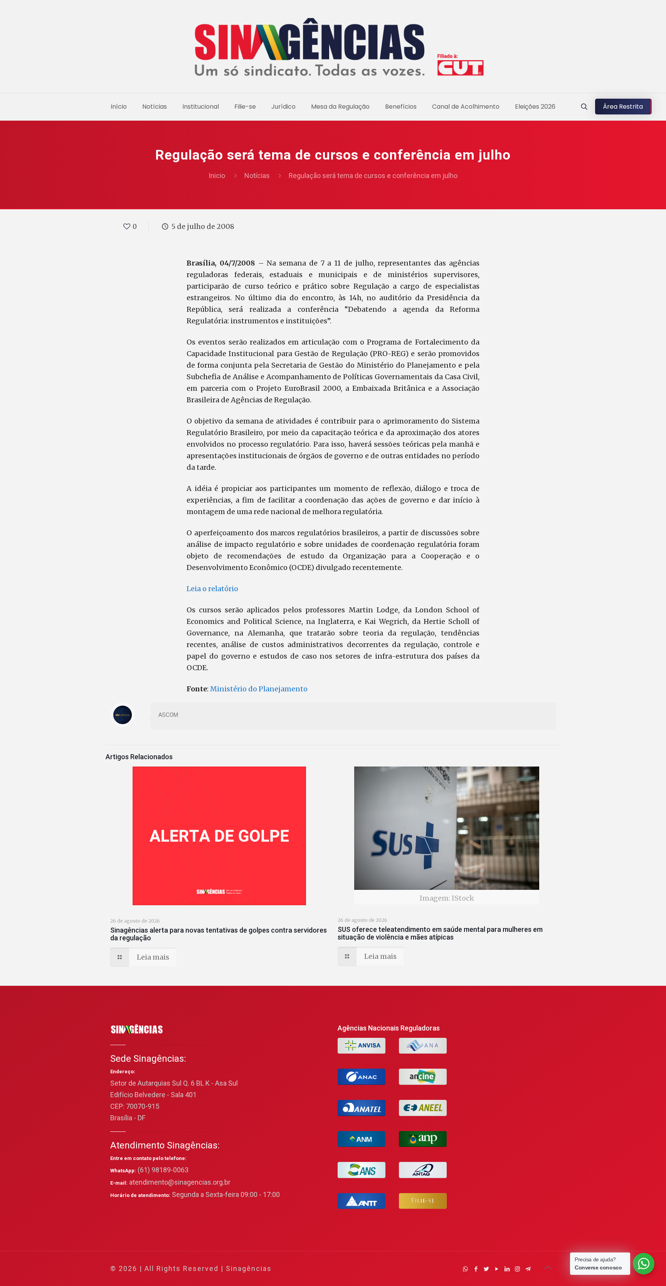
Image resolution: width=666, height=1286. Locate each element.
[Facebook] (476, 1269)
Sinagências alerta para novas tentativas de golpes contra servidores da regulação (218, 934)
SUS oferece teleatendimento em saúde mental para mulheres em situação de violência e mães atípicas (440, 933)
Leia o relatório (212, 588)
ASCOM (168, 714)
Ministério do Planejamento (259, 688)
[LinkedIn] (507, 1269)
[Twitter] (486, 1269)
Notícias (257, 175)
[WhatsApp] (465, 1269)
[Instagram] (517, 1269)
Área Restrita (623, 106)
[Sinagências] (332, 48)
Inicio (217, 175)
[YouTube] (497, 1269)
